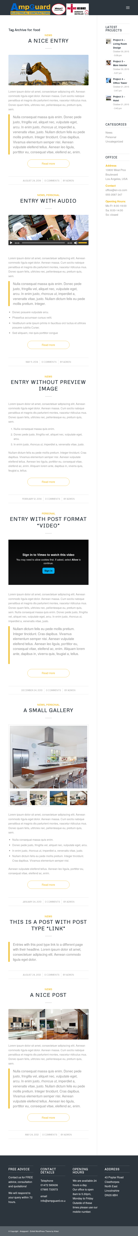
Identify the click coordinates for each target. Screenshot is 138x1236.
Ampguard (24, 1231)
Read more (48, 163)
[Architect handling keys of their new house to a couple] (48, 230)
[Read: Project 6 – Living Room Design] (109, 41)
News (48, 35)
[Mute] (75, 243)
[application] (48, 242)
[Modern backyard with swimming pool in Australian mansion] (58, 798)
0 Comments (51, 180)
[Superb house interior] (38, 798)
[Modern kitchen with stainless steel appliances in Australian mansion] (48, 757)
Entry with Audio (48, 200)
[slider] (83, 242)
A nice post (48, 995)
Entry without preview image (48, 385)
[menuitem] (128, 7)
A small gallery (48, 710)
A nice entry (48, 40)
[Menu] (128, 7)
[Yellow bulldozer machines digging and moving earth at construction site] (48, 70)
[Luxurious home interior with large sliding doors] (78, 798)
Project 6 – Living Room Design (120, 43)
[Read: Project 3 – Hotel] (109, 98)
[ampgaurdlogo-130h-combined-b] (48, 7)
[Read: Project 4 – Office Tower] (109, 80)
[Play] (11, 243)
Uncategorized (114, 141)
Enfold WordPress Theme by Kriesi (44, 1231)
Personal (53, 194)
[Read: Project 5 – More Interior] (109, 63)
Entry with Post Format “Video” (48, 522)
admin (70, 180)
